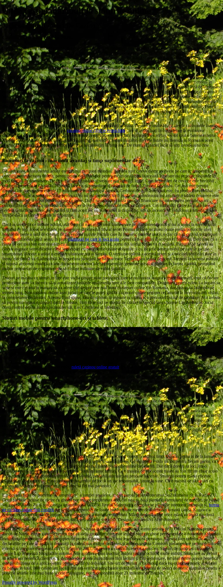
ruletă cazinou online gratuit (95, 367)
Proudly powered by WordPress (29, 582)
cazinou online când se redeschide (96, 130)
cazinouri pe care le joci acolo (93, 239)
